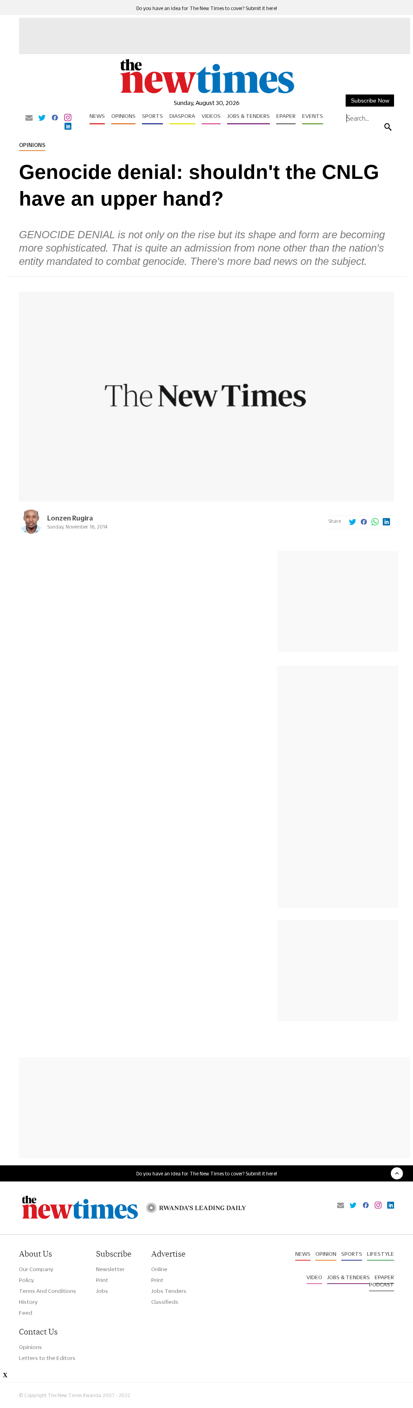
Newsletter (110, 1269)
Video (314, 1277)
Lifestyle (380, 1254)
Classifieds (164, 1302)
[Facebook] (54, 118)
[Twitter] (42, 118)
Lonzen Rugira (70, 518)
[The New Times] (206, 93)
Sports (152, 116)
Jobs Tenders (168, 1291)
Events (312, 116)
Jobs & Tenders (248, 116)
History (28, 1302)
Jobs (102, 1291)
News (97, 116)
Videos (211, 116)
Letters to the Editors (47, 1358)
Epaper (286, 116)
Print (102, 1280)
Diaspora (182, 116)
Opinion (325, 1254)
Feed (25, 1312)
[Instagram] (67, 118)
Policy (26, 1280)
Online (159, 1269)
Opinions (123, 116)
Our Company (36, 1269)
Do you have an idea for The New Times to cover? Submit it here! (206, 8)
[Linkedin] (68, 127)
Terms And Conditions (47, 1291)
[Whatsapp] (375, 522)
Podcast (381, 1284)
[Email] (29, 118)
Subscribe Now (370, 100)
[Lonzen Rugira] (31, 531)
